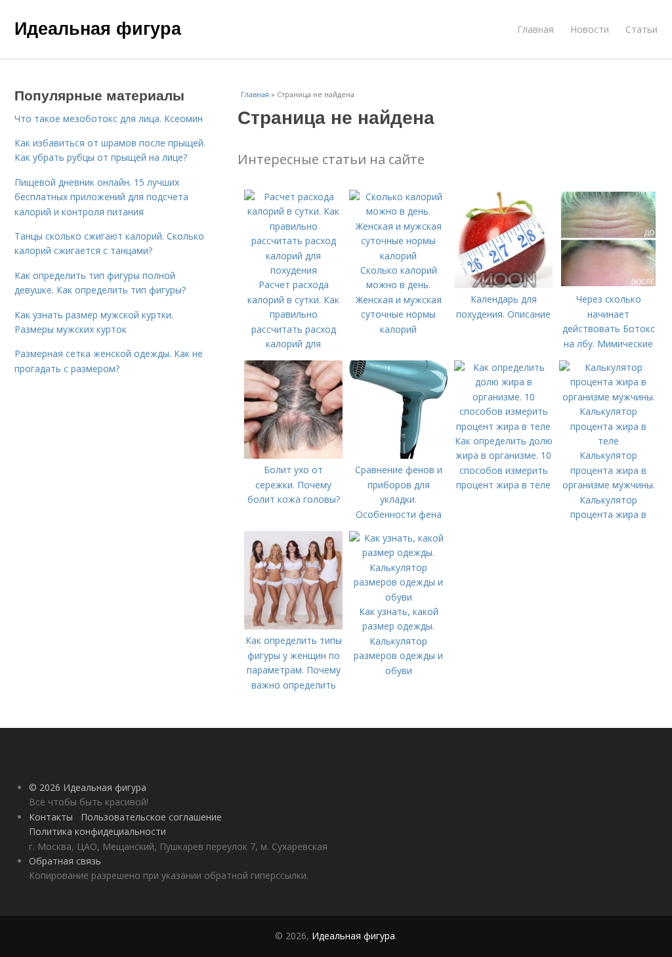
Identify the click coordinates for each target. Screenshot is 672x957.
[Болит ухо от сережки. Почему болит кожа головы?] (293, 455)
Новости (589, 29)
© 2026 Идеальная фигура (87, 787)
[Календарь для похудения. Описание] (503, 284)
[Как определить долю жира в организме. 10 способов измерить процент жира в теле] (503, 426)
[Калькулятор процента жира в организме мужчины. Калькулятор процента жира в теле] (608, 441)
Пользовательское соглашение (151, 817)
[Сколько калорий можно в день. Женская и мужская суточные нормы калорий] (398, 255)
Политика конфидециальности (97, 831)
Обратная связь (65, 861)
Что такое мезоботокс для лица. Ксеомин (108, 118)
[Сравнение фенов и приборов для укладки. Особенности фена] (398, 455)
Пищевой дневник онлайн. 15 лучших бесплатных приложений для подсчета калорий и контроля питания (101, 197)
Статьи (641, 29)
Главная (535, 29)
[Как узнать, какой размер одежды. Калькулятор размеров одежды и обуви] (398, 597)
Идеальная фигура (97, 27)
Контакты (51, 817)
